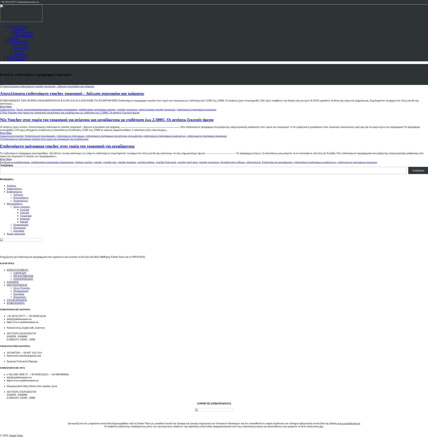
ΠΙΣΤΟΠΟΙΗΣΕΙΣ (17, 41)
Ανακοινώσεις (7, 109)
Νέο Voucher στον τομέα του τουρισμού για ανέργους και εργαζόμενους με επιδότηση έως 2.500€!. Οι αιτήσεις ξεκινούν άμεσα (106, 120)
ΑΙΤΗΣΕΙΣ (13, 38)
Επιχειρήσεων (20, 197)
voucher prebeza (145, 162)
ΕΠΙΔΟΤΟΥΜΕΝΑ (17, 26)
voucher (19, 136)
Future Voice (16, 435)
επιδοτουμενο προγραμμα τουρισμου (196, 109)
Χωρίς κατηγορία (25, 109)
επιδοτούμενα (253, 162)
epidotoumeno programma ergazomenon (56, 109)
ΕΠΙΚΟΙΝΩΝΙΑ (16, 59)
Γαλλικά (24, 212)
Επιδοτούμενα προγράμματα (40, 136)
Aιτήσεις (11, 185)
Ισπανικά (25, 218)
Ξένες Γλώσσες (21, 44)
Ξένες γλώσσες (21, 206)
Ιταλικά (24, 221)
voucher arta (109, 162)
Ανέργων (18, 194)
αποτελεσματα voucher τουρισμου (157, 109)
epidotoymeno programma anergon (97, 109)
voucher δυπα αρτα (166, 162)
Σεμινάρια (18, 50)
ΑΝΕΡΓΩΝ (19, 29)
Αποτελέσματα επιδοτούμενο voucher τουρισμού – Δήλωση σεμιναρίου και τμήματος (72, 93)
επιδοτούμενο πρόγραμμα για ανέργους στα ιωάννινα (113, 136)
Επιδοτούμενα (14, 191)
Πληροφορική (20, 47)
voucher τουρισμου (127, 109)
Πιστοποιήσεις (14, 203)
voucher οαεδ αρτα (187, 162)
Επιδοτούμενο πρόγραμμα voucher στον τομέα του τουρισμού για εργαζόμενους (67, 146)
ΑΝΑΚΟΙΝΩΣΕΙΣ (17, 56)
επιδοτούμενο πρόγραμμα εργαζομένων (164, 136)
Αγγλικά (24, 209)
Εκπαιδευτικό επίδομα (233, 162)
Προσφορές (19, 53)
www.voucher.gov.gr (349, 423)
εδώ (321, 426)
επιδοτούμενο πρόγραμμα (70, 136)
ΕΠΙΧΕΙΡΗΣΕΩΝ (23, 35)
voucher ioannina (127, 162)
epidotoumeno (22, 162)
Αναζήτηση (6, 165)
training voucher (83, 162)
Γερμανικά (25, 215)
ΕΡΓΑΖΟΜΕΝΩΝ (23, 32)
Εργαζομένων (7, 162)
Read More (6, 106)
